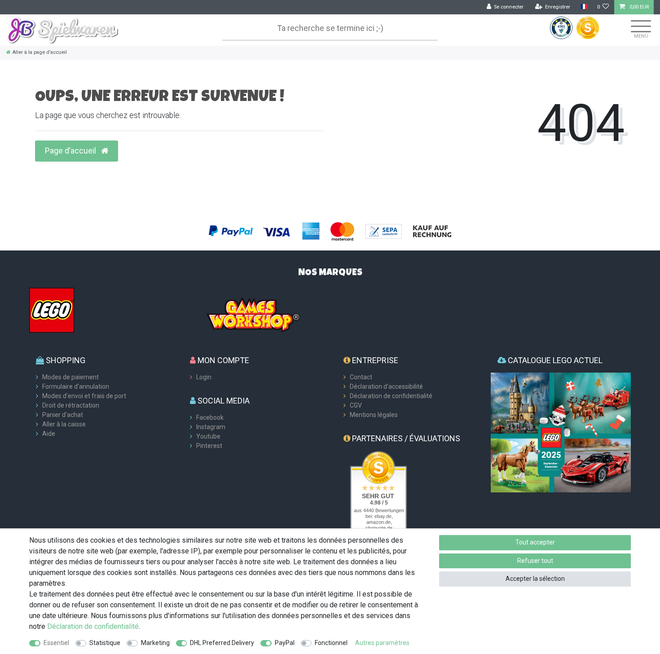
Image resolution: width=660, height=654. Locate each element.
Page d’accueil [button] (71, 150)
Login (203, 377)
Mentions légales (374, 414)
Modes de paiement (70, 377)
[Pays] (583, 7)
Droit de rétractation (70, 405)
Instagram (210, 426)
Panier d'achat (62, 414)
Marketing (155, 642)
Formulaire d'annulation (75, 386)
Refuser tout (535, 560)
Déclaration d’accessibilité (386, 386)
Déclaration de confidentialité (391, 395)
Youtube (208, 436)
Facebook (210, 417)
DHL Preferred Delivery (222, 642)
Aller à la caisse (64, 424)
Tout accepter (535, 542)
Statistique (104, 642)
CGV (356, 405)
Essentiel (56, 642)
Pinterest (209, 445)
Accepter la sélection (535, 578)
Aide (48, 433)
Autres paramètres (382, 642)
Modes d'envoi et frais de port (84, 395)
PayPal (285, 642)
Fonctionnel (331, 642)
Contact (361, 377)
